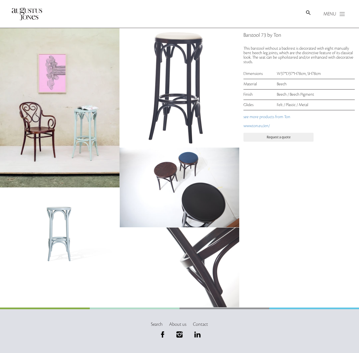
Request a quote (279, 137)
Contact (200, 324)
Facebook (163, 334)
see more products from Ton (267, 117)
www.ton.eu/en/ (256, 126)
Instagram (179, 334)
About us (178, 324)
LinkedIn (196, 334)
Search (157, 324)
